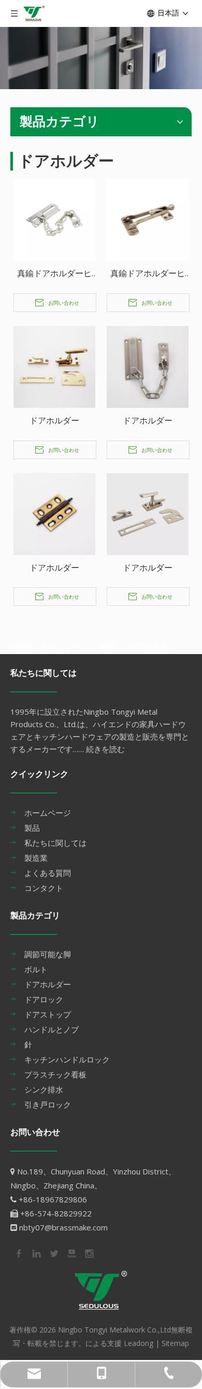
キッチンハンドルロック (67, 1059)
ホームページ (47, 812)
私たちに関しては (55, 843)
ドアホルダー (54, 420)
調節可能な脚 (47, 954)
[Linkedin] (35, 1252)
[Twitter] (53, 1252)
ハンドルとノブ (51, 1029)
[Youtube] (71, 1252)
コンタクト (43, 888)
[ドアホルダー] (54, 366)
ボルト (36, 969)
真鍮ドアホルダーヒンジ (54, 274)
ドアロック (43, 999)
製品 (32, 828)
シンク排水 (43, 1089)
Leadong (138, 1343)
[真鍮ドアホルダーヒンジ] (54, 218)
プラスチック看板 (55, 1074)
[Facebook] (18, 1252)
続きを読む (105, 749)
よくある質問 (47, 873)
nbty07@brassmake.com (63, 1227)
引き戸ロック (47, 1104)
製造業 (36, 858)
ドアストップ (47, 1014)
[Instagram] (88, 1252)
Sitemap (175, 1343)
